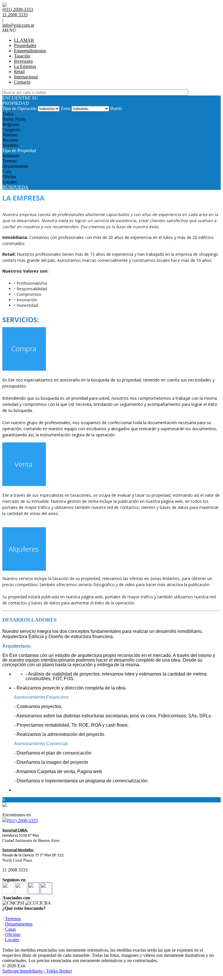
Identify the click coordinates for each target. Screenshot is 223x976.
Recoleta (10, 140)
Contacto (22, 82)
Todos (8, 113)
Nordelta (10, 145)
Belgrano (10, 124)
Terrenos (13, 918)
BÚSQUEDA (15, 187)
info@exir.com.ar (18, 25)
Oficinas (12, 934)
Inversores (23, 61)
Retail (19, 71)
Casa (6, 171)
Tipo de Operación (19, 108)
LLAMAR (24, 40)
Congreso (11, 129)
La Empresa (25, 66)
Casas (10, 929)
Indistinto (10, 155)
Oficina (9, 176)
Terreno (9, 161)
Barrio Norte (14, 119)
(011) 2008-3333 (22, 820)
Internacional (26, 76)
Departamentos (19, 923)
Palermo (9, 134)
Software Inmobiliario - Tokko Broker (37, 970)
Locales (9, 181)
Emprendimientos (30, 50)
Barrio (116, 108)
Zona (65, 108)
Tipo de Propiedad (19, 150)
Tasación (22, 55)
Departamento (15, 166)
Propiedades (25, 45)
